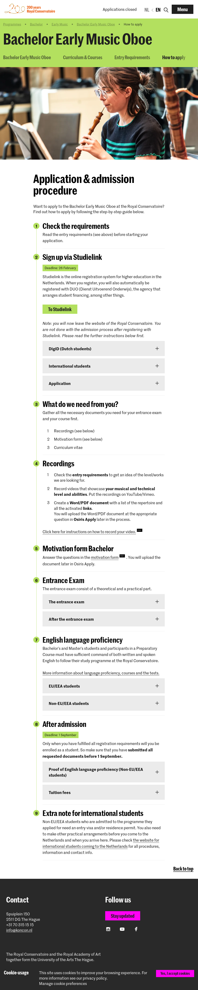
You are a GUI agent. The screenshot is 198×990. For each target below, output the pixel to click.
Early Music (60, 24)
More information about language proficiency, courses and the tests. (101, 672)
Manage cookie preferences (63, 983)
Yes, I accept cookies (175, 973)
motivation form (105, 557)
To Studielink (60, 309)
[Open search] (166, 9)
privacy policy (95, 978)
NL (146, 10)
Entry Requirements (132, 57)
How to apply (173, 57)
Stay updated (122, 916)
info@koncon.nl (19, 930)
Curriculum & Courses (82, 57)
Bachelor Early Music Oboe (96, 24)
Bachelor (36, 24)
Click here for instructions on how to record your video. (89, 531)
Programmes (12, 24)
